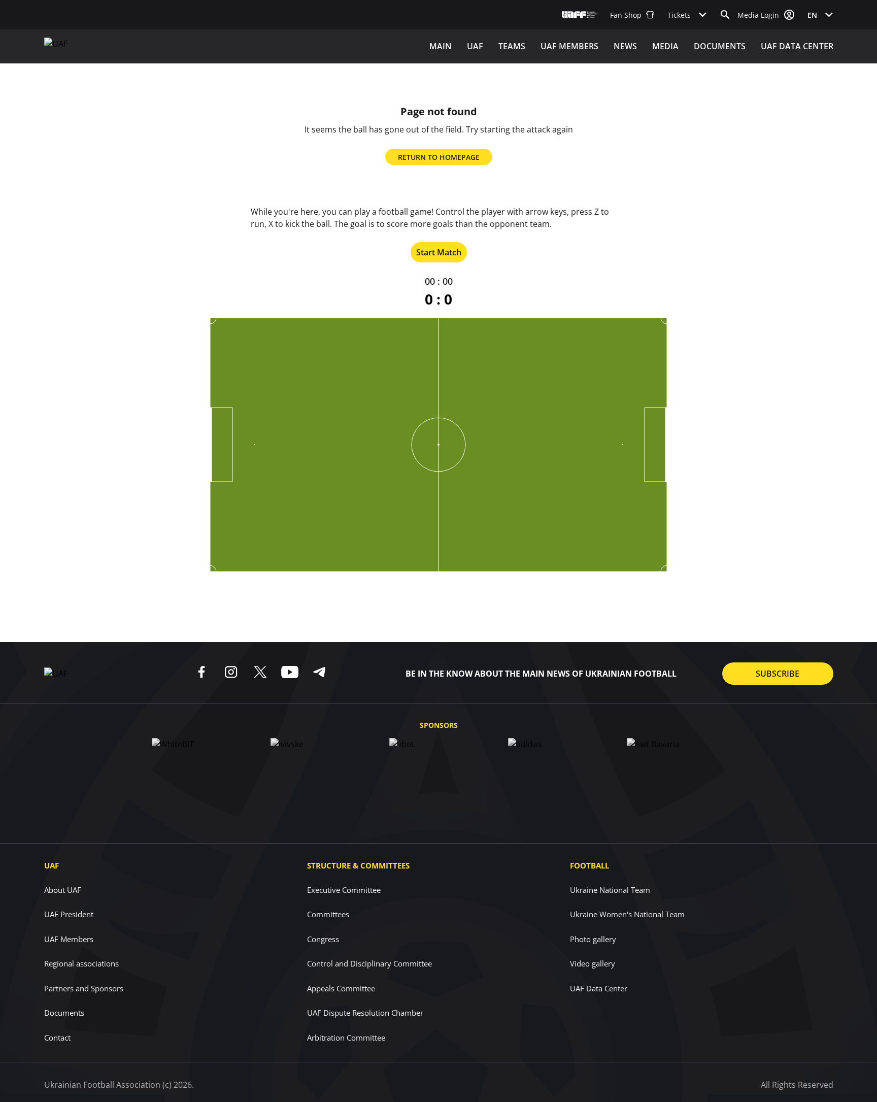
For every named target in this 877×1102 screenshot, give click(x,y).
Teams (511, 46)
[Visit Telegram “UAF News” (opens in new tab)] (319, 672)
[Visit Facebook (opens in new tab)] (201, 672)
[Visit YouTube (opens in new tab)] (289, 672)
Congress (323, 939)
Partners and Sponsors (83, 988)
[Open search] (725, 15)
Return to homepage (439, 157)
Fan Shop (626, 15)
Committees (328, 914)
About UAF (62, 890)
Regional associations (81, 963)
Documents (720, 46)
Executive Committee (344, 890)
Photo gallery (593, 939)
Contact (57, 1037)
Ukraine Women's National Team (627, 914)
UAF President (68, 914)
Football (589, 865)
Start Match (438, 252)
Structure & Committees (358, 865)
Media (665, 46)
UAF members (569, 46)
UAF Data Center (797, 46)
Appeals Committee (341, 988)
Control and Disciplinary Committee (369, 963)
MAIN (440, 46)
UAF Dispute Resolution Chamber (365, 1013)
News (625, 46)
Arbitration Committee (346, 1037)
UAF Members (68, 939)
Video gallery (592, 963)
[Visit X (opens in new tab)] (260, 672)
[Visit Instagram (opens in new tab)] (231, 672)
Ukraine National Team (610, 890)
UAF (475, 46)
